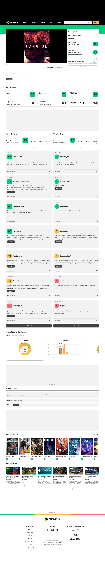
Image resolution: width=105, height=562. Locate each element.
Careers (30, 535)
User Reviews (58, 134)
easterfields (62, 181)
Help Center (30, 532)
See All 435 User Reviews (76, 326)
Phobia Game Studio (57, 67)
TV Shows (43, 22)
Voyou (60, 305)
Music (51, 22)
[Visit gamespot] (75, 531)
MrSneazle (62, 231)
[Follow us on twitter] (57, 531)
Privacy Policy (29, 538)
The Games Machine (18, 181)
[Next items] (97, 434)
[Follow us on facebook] (47, 531)
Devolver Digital (94, 27)
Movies (34, 22)
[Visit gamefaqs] (75, 540)
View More (24, 358)
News (59, 22)
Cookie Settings (30, 547)
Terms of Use (29, 544)
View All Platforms (77, 35)
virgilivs (61, 281)
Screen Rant (15, 156)
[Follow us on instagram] (52, 531)
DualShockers (16, 206)
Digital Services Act (29, 541)
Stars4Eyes (62, 156)
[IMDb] (60, 542)
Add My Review (83, 66)
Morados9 (62, 206)
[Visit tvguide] (75, 536)
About (29, 529)
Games (25, 22)
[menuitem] (25, 22)
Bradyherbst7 (63, 256)
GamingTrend (15, 305)
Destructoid (15, 231)
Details (9, 389)
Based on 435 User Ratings (75, 54)
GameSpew (15, 281)
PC (49, 171)
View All (20, 134)
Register (96, 22)
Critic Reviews (11, 134)
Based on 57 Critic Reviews (75, 45)
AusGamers (15, 256)
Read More (11, 191)
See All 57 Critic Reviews (29, 326)
